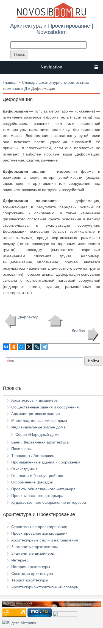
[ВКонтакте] (6, 347)
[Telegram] (44, 347)
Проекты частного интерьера (37, 495)
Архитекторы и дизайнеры (35, 400)
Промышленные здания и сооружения (45, 462)
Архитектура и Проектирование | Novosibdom (51, 29)
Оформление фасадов (32, 482)
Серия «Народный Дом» (37, 434)
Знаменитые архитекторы (34, 547)
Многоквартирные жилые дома (39, 420)
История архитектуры (30, 566)
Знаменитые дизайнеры (33, 553)
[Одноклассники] (13, 347)
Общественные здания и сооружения (45, 407)
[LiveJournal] (37, 347)
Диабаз (78, 331)
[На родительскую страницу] (55, 321)
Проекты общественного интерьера (43, 489)
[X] (29, 347)
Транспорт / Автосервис (32, 455)
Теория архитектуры (29, 580)
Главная (10, 82)
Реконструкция (24, 469)
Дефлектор (28, 317)
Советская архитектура (32, 573)
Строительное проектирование (39, 527)
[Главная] (51, 17)
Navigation (51, 67)
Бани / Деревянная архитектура (40, 442)
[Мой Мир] (21, 347)
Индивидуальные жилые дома (38, 427)
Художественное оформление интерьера (48, 502)
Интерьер (20, 560)
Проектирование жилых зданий (39, 533)
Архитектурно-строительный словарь (44, 587)
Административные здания (35, 413)
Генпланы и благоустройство (37, 475)
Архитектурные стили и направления (44, 540)
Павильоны (21, 448)
